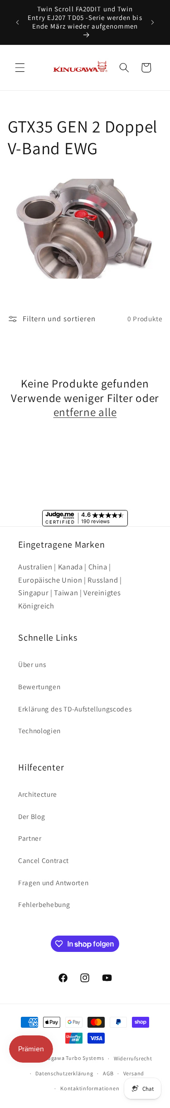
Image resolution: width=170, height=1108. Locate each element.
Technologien (39, 730)
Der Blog (31, 816)
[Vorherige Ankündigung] (18, 22)
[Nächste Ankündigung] (153, 22)
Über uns (32, 664)
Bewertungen (39, 686)
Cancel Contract (43, 860)
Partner (30, 838)
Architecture (37, 794)
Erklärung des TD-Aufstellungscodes (74, 708)
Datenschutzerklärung (64, 1073)
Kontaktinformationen (89, 1088)
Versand (133, 1073)
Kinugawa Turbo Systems (71, 1058)
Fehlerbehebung (44, 904)
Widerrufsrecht (133, 1058)
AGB (108, 1073)
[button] (20, 67)
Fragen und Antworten (53, 882)
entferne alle (85, 412)
